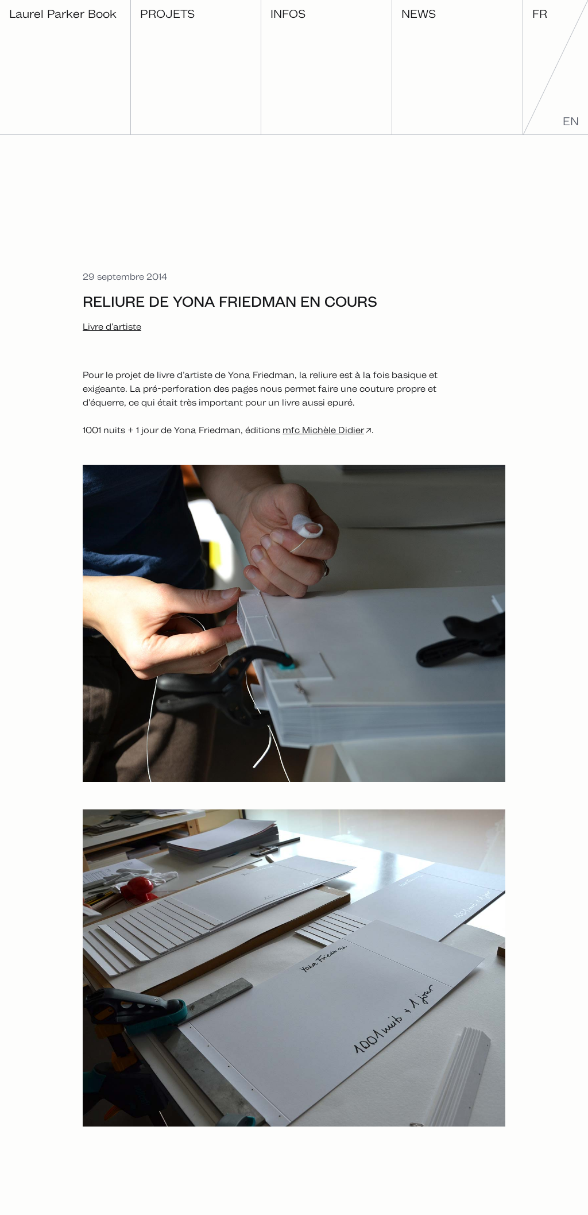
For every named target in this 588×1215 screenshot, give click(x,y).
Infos (287, 13)
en (571, 121)
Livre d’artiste (112, 326)
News (418, 13)
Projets (167, 13)
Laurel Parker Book (63, 13)
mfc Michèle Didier (323, 430)
